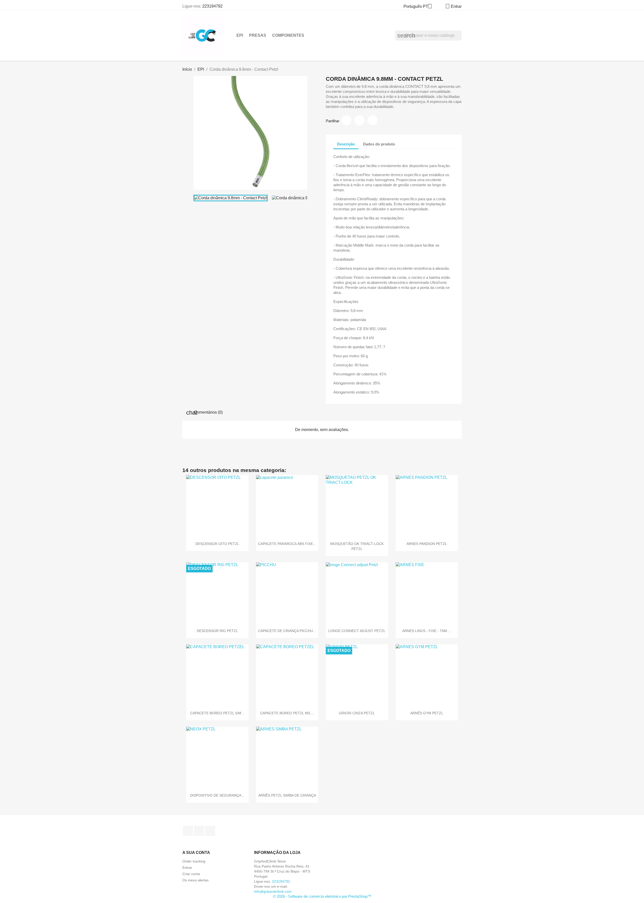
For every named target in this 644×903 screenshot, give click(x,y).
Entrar (187, 868)
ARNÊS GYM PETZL (426, 713)
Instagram (199, 831)
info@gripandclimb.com (273, 891)
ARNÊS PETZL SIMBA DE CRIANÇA (287, 795)
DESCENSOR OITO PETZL (217, 544)
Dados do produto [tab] (379, 144)
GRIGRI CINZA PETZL (357, 713)
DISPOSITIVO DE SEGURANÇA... (217, 795)
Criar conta (191, 874)
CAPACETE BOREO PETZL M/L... (287, 713)
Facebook (188, 831)
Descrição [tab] (346, 144)
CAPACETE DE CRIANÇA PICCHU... (287, 631)
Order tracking (193, 861)
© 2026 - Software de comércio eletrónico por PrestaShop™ (322, 896)
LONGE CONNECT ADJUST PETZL (356, 631)
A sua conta (196, 852)
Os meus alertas (195, 880)
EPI (239, 35)
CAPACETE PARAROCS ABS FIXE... (287, 544)
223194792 (212, 6)
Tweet (359, 120)
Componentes (288, 35)
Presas (257, 35)
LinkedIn (210, 831)
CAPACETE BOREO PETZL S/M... (217, 713)
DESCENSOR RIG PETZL (217, 631)
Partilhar (346, 120)
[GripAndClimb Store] (202, 35)
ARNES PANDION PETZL (427, 544)
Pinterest (373, 120)
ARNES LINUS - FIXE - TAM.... (426, 631)
